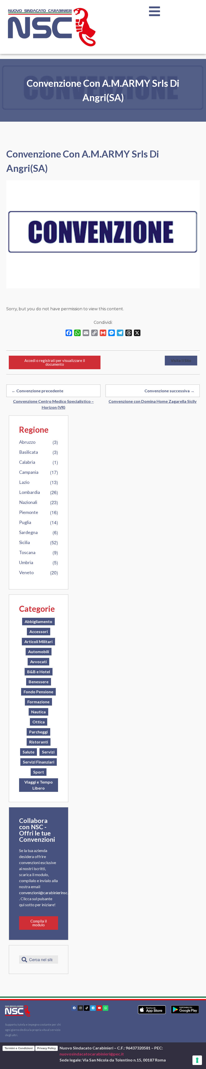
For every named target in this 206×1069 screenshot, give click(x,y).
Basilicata (28, 452)
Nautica (38, 711)
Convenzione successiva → (169, 390)
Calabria (27, 462)
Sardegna (28, 532)
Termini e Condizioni (19, 1048)
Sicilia (24, 542)
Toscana (27, 552)
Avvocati (38, 661)
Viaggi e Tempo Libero (38, 785)
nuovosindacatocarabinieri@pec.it (92, 1053)
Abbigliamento (38, 621)
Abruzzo (27, 442)
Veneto (26, 572)
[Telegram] (93, 1008)
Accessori (38, 631)
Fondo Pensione (38, 691)
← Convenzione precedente (37, 390)
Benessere (38, 681)
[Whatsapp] (105, 1008)
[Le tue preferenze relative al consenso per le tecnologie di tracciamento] (197, 1060)
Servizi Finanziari (38, 761)
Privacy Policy (46, 1048)
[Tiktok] (86, 1008)
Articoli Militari (38, 641)
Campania (28, 472)
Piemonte (28, 512)
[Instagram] (80, 1008)
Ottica (38, 721)
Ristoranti (38, 741)
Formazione (38, 701)
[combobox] (38, 959)
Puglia (25, 522)
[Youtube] (99, 1008)
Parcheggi (38, 731)
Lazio (24, 482)
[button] (181, 360)
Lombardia (29, 492)
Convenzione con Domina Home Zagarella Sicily (153, 401)
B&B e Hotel (38, 671)
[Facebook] (74, 1008)
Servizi (48, 751)
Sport (38, 772)
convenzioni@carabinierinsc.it (45, 892)
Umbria (26, 562)
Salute (28, 751)
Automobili (38, 651)
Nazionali (28, 502)
